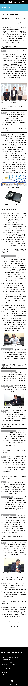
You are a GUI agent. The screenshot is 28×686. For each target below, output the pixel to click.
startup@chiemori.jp (14, 665)
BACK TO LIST (14, 626)
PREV (11, 622)
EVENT (3, 674)
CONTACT (4, 677)
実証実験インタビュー (12, 14)
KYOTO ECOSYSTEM (6, 668)
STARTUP (4, 672)
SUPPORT (4, 670)
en (23, 2)
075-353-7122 (4, 665)
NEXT (16, 622)
